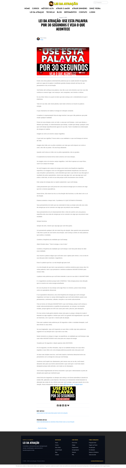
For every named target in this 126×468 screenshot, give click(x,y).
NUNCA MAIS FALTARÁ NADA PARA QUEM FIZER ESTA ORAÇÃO (52, 413)
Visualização (92, 447)
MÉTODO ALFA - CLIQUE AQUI (73, 384)
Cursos (57, 445)
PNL (73, 454)
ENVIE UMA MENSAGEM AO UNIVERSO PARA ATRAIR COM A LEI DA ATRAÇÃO (55, 422)
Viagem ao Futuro (93, 445)
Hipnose (74, 452)
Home (56, 442)
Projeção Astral (92, 442)
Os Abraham (92, 449)
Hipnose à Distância (93, 452)
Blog (56, 452)
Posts (41, 39)
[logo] (63, 3)
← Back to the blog (42, 428)
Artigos (73, 445)
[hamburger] (19, 2)
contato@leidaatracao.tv (97, 461)
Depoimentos (75, 447)
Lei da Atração (58, 449)
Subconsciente (92, 454)
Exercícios (74, 442)
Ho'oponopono (75, 449)
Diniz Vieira (58, 447)
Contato (57, 454)
